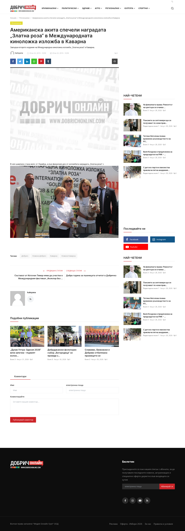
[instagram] (132, 500)
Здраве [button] (86, 8)
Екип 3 (13, 359)
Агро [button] (97, 8)
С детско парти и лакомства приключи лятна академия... (156, 168)
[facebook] (125, 500)
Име (12, 385)
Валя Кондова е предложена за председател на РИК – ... (157, 153)
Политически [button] (69, 8)
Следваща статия (74, 271)
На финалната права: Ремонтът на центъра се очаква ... (158, 105)
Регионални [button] (112, 8)
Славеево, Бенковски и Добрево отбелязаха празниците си (97, 352)
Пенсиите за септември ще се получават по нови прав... (157, 121)
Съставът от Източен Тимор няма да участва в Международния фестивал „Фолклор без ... (38, 277)
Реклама (113, 523)
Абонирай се (167, 486)
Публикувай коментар (23, 419)
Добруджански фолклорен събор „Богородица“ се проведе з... (62, 352)
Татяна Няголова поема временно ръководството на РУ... (157, 139)
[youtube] (140, 500)
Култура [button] (128, 8)
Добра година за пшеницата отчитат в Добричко (91, 275)
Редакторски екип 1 (151, 126)
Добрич (25, 256)
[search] (172, 8)
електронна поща (74, 385)
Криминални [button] (49, 8)
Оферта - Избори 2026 (131, 523)
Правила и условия (163, 523)
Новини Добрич (39, 256)
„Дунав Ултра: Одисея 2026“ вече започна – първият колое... (25, 352)
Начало (13, 18)
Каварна (53, 256)
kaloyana (31, 292)
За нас (148, 523)
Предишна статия (54, 271)
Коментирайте (17, 396)
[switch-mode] (172, 1)
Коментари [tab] (20, 376)
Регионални (24, 18)
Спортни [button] (143, 8)
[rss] (147, 500)
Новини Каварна (68, 256)
